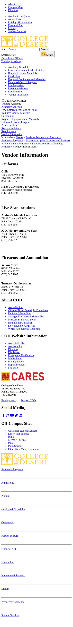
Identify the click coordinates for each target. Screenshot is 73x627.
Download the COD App (21, 325)
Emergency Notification (21, 355)
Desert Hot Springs (18, 433)
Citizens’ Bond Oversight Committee (28, 310)
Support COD (28, 400)
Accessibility (15, 346)
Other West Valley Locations (23, 449)
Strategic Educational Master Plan (26, 316)
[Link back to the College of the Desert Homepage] (24, 46)
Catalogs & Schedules (13, 509)
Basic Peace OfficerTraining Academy (12, 60)
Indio (11, 436)
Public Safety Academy (16, 143)
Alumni (5, 495)
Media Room (15, 358)
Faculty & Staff (9, 535)
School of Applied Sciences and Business (48, 140)
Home (19, 137)
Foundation (7, 562)
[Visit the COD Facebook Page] (3, 416)
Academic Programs (12, 140)
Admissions (7, 482)
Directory (13, 10)
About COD (15, 4)
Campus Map (15, 7)
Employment (8, 400)
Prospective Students (12, 601)
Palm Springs (15, 446)
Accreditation (15, 307)
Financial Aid (8, 548)
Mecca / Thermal (17, 439)
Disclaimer (14, 352)
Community (7, 522)
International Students (13, 575)
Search (44, 49)
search (4, 49)
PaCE (11, 442)
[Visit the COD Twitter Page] (16, 416)
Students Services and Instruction (43, 137)
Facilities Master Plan (19, 313)
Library (5, 588)
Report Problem (16, 364)
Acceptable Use (16, 343)
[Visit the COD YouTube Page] (12, 416)
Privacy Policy (16, 361)
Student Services (10, 615)
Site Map (13, 367)
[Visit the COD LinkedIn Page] (20, 416)
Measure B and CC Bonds (22, 319)
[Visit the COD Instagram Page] (8, 416)
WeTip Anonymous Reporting (24, 328)
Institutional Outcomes (20, 322)
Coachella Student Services (22, 430)
